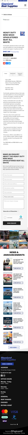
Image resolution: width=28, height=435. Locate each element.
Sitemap (23, 433)
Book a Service (7, 364)
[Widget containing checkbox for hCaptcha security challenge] (13, 217)
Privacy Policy (17, 433)
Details (5, 73)
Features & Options (20, 74)
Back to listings (7, 14)
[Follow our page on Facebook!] (2, 376)
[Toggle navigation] (25, 5)
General (4, 396)
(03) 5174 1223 (6, 372)
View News (13, 347)
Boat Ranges (6, 399)
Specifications (12, 74)
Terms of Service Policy (8, 433)
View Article (17, 268)
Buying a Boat (6, 405)
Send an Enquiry (8, 55)
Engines (4, 402)
